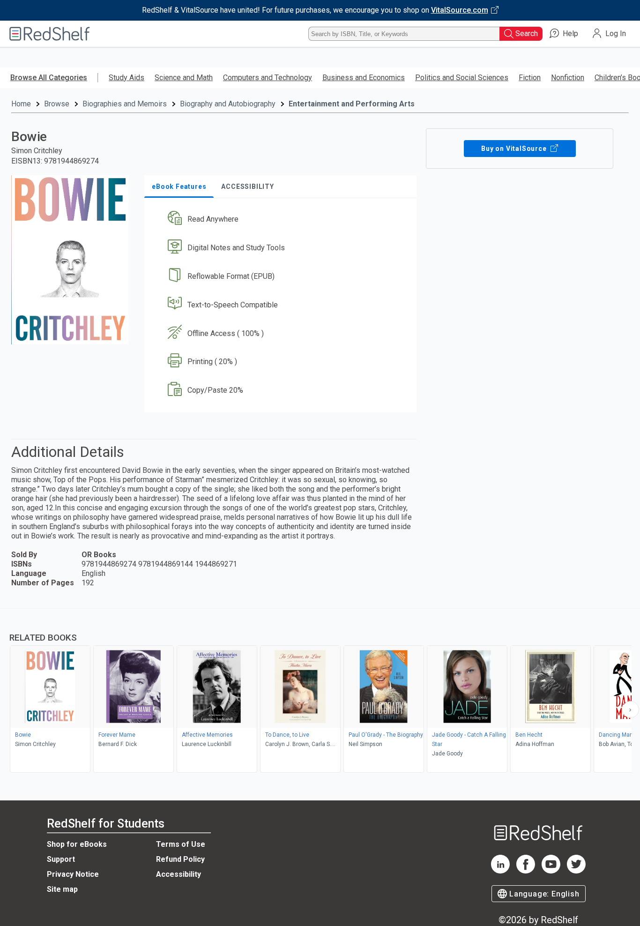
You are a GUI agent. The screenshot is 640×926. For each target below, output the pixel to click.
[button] (282, 219)
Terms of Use (180, 844)
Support (61, 859)
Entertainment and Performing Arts (352, 103)
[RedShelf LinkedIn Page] (500, 870)
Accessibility (178, 874)
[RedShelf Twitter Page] (576, 870)
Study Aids (126, 77)
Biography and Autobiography (227, 103)
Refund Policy (180, 859)
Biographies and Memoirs (124, 103)
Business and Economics (363, 77)
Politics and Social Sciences (461, 77)
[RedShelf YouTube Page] (551, 870)
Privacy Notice (73, 874)
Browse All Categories (48, 77)
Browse (56, 103)
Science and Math (184, 77)
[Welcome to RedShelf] (49, 33)
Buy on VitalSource (514, 148)
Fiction (530, 77)
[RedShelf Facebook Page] (525, 870)
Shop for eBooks (77, 844)
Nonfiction (567, 77)
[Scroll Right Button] (630, 709)
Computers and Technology (267, 77)
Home (21, 103)
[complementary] (320, 691)
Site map (62, 889)
